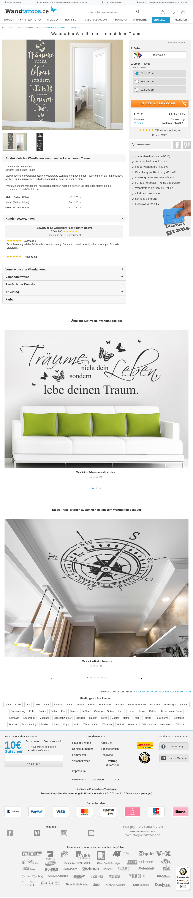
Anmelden (34, 764)
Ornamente (140, 20)
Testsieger (110, 789)
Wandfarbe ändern (176, 42)
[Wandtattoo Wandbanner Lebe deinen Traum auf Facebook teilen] (176, 145)
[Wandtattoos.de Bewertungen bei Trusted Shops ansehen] (144, 762)
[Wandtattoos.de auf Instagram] (64, 833)
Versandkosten (81, 760)
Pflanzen (52, 20)
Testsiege (107, 754)
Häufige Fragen (81, 742)
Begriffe (70, 20)
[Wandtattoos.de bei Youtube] (91, 833)
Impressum (79, 771)
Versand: (139, 123)
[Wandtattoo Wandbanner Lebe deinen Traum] (62, 84)
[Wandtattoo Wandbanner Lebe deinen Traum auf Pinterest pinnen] (186, 145)
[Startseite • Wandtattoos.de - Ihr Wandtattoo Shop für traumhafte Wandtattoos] (31, 10)
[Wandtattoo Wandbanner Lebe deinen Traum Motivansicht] (39, 142)
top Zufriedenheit (113, 2)
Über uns (106, 742)
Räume (8, 20)
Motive (119, 20)
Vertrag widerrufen (113, 763)
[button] (93, 488)
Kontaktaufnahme (82, 748)
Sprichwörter (28, 20)
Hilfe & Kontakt (14, 2)
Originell (159, 20)
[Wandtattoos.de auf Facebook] (10, 833)
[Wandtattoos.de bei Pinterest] (37, 833)
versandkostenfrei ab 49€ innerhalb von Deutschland (162, 691)
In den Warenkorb (158, 103)
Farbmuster (79, 754)
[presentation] (51, 679)
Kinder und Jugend (95, 20)
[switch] (183, 886)
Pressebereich (110, 748)
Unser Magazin (178, 758)
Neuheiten (181, 20)
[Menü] (188, 868)
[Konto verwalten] (163, 12)
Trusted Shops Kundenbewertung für (71, 793)
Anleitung (177, 746)
